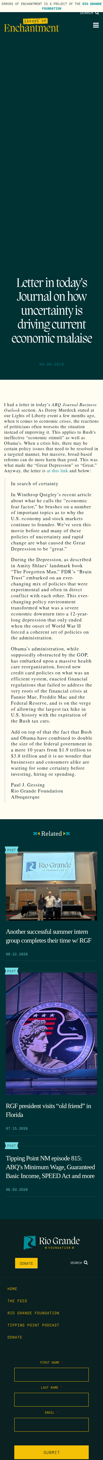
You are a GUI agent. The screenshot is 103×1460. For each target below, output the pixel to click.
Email (51, 1412)
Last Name (51, 1387)
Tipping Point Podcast (33, 1324)
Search (87, 12)
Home (12, 1288)
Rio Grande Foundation (33, 1312)
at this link (57, 470)
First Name (51, 1362)
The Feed (17, 1300)
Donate (26, 1263)
